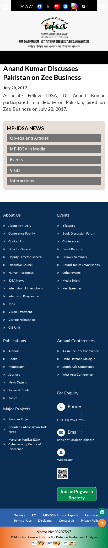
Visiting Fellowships (21, 320)
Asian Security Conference (80, 351)
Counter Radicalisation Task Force (27, 429)
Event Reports (72, 249)
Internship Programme (23, 296)
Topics (12, 398)
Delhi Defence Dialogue (78, 359)
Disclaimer (45, 520)
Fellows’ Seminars (74, 257)
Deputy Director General (25, 257)
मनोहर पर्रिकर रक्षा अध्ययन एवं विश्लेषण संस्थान (54, 46)
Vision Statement (20, 312)
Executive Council (20, 265)
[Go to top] (102, 523)
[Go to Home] (102, 512)
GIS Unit (14, 327)
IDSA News (16, 280)
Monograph (16, 367)
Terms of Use (22, 520)
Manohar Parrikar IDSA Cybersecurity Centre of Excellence (24, 444)
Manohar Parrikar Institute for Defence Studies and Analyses (54, 42)
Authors (13, 351)
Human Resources (21, 273)
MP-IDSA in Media (27, 149)
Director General (19, 249)
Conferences (71, 241)
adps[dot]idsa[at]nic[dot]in (75, 440)
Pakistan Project (19, 419)
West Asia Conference (77, 374)
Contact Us (16, 241)
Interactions (22, 181)
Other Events (71, 273)
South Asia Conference (78, 367)
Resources (92, 515)
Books (12, 359)
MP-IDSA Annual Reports (60, 515)
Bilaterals (68, 226)
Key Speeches (72, 288)
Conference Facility (21, 233)
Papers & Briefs (18, 390)
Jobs (11, 304)
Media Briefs (71, 280)
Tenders (19, 515)
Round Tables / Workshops (81, 265)
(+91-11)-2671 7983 (71, 420)
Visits (15, 170)
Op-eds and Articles (29, 138)
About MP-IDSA (19, 226)
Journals (14, 374)
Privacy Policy (90, 520)
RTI (34, 515)
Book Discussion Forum (78, 233)
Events (16, 159)
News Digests (17, 382)
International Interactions (25, 288)
